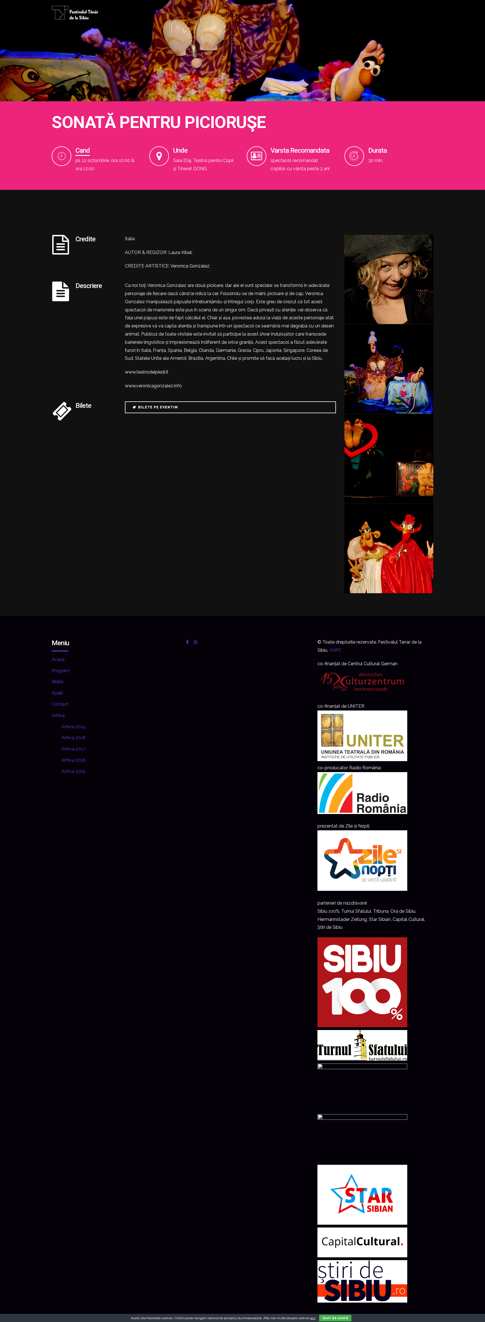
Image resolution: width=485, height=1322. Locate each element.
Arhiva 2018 (73, 737)
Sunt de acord (335, 1318)
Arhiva (58, 715)
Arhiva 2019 (73, 726)
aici (312, 1318)
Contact (60, 704)
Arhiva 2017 (73, 749)
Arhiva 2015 (73, 771)
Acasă (58, 659)
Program (61, 670)
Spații (57, 693)
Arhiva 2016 (73, 760)
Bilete (57, 681)
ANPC (335, 650)
